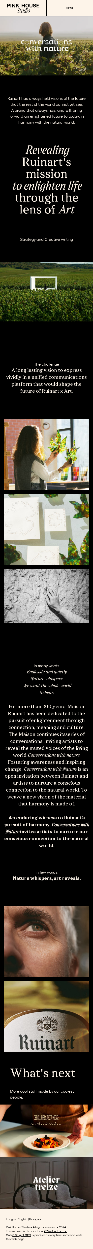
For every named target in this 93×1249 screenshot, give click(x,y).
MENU (70, 8)
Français (35, 1219)
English (22, 1219)
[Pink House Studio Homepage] (23, 8)
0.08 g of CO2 (21, 1235)
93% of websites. (55, 1231)
